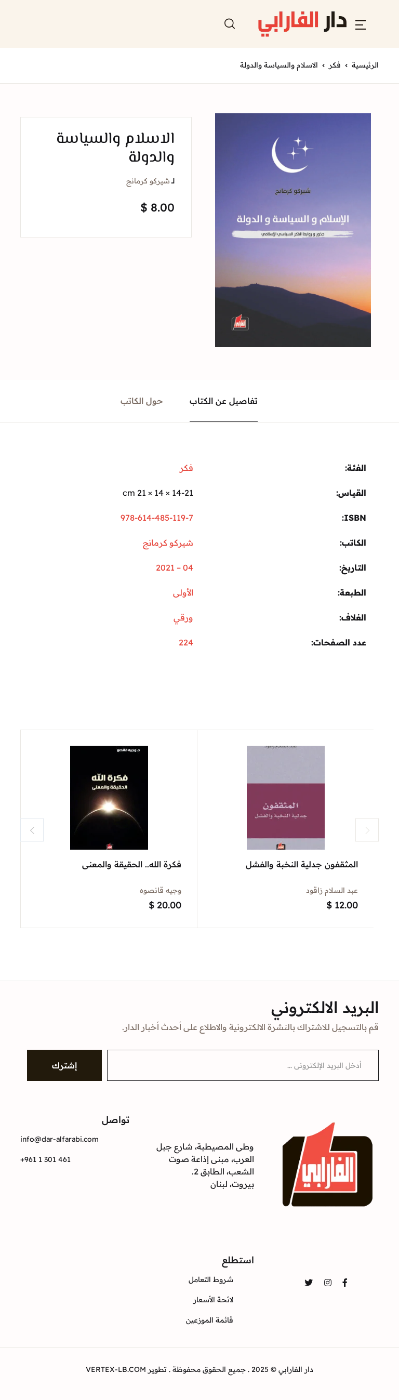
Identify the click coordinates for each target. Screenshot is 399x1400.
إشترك (64, 1065)
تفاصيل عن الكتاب (224, 400)
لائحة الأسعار (213, 1299)
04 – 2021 (174, 567)
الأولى (183, 592)
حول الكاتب (142, 400)
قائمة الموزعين (209, 1320)
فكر (335, 65)
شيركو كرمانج (148, 181)
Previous (32, 830)
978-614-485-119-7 (157, 517)
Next (367, 830)
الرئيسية (365, 65)
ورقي (183, 617)
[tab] (224, 401)
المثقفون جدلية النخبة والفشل (302, 864)
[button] (360, 24)
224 (186, 642)
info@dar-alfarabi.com (59, 1139)
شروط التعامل (211, 1279)
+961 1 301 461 (45, 1159)
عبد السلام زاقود (332, 890)
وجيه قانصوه (160, 890)
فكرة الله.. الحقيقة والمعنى (131, 864)
